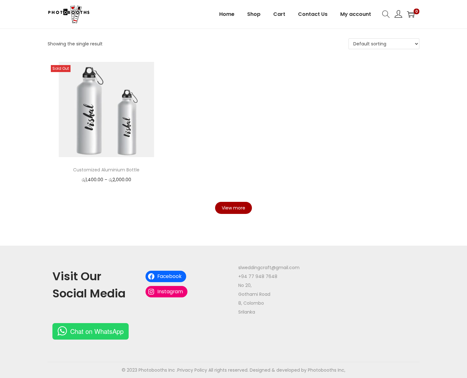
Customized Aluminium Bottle (106, 170)
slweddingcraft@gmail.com (269, 267)
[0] (411, 14)
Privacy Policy (192, 370)
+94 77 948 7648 (257, 276)
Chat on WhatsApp (97, 331)
